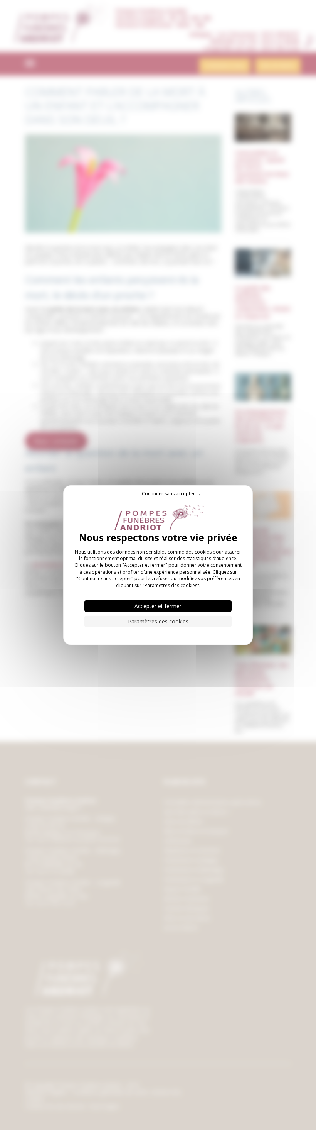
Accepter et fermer (158, 606)
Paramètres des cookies (158, 621)
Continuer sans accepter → (171, 493)
